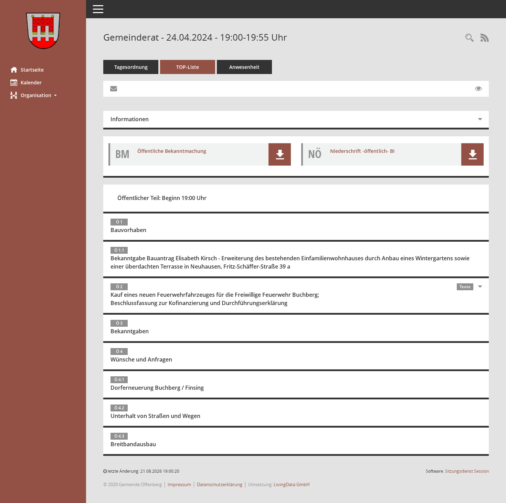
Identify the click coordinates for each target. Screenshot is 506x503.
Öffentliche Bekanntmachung (171, 151)
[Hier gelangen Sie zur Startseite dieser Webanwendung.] (43, 31)
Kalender (31, 82)
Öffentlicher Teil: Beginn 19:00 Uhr (162, 198)
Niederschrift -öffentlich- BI (362, 151)
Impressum (179, 484)
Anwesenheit (244, 67)
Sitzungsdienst (467, 471)
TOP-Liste (187, 67)
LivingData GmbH (292, 484)
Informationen (129, 119)
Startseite (32, 69)
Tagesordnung (131, 67)
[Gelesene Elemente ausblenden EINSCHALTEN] (478, 89)
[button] (43, 95)
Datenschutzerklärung (219, 484)
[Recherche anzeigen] (469, 38)
